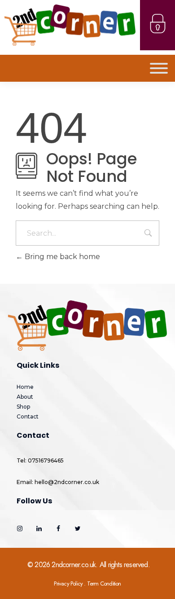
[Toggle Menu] (159, 68)
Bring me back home (61, 256)
